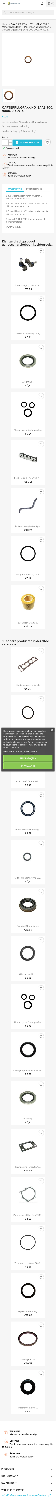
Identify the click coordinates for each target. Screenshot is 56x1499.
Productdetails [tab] (34, 188)
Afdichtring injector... (28, 1407)
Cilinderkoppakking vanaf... (28, 685)
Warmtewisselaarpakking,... (28, 829)
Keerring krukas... (28, 1359)
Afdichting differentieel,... (28, 781)
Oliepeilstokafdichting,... (28, 1311)
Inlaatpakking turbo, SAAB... (28, 1167)
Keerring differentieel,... (28, 926)
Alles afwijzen (28, 758)
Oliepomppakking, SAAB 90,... (28, 877)
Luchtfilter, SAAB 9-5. (28, 622)
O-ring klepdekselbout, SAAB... (28, 1070)
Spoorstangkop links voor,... (28, 285)
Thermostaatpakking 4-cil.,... (28, 333)
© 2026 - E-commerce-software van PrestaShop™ (26, 1495)
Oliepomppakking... (28, 974)
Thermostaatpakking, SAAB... (28, 1263)
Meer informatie (11, 751)
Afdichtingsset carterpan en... (28, 430)
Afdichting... (28, 381)
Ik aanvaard (28, 765)
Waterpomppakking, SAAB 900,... (28, 1215)
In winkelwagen (27, 142)
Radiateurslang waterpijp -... (28, 526)
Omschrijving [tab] (15, 188)
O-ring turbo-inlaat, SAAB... (28, 574)
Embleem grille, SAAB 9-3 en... (28, 478)
